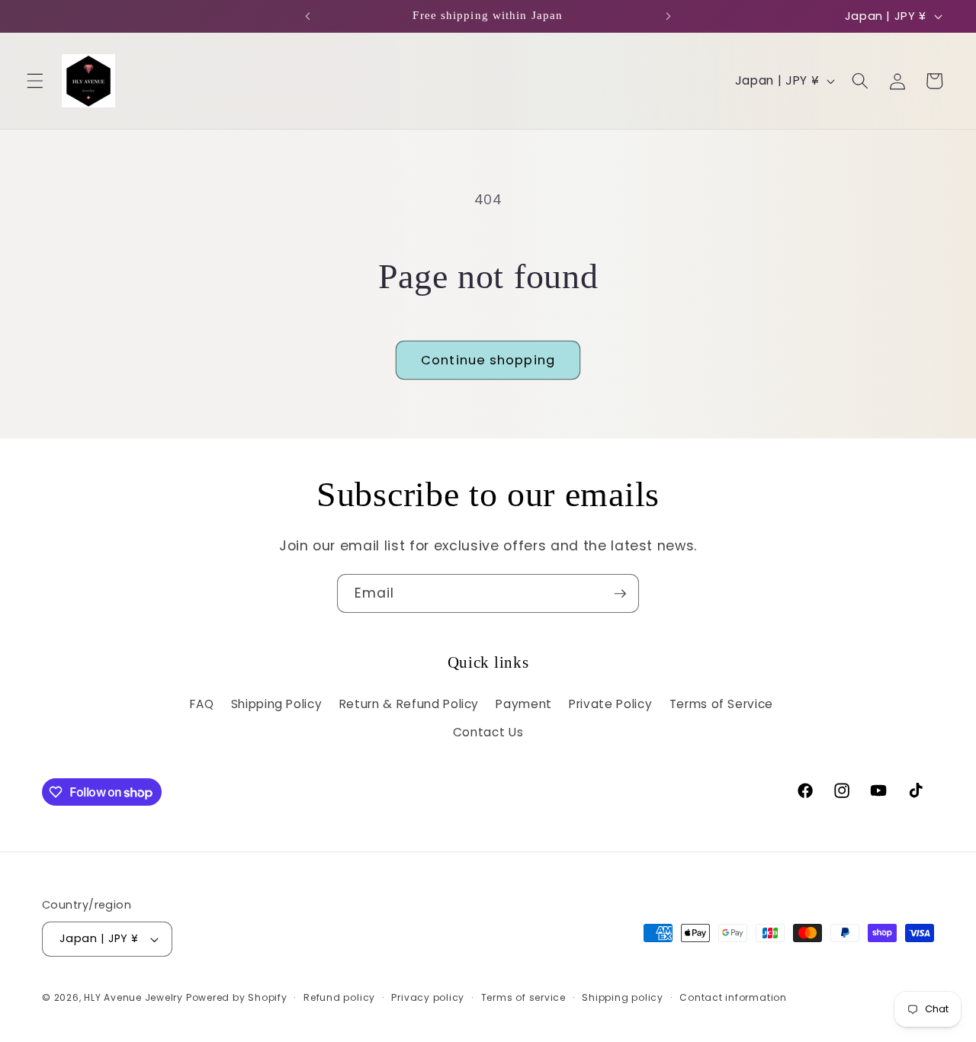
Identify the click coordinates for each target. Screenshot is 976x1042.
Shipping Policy (277, 704)
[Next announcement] (668, 16)
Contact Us (488, 732)
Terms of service (523, 997)
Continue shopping (488, 360)
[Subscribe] (620, 594)
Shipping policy (622, 997)
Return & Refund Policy (409, 704)
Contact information (733, 997)
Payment (524, 704)
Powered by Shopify (236, 997)
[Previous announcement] (308, 16)
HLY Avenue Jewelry (135, 997)
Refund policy (339, 997)
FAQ (202, 704)
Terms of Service (721, 704)
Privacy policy (427, 997)
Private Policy (610, 704)
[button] (35, 81)
